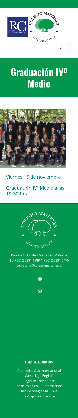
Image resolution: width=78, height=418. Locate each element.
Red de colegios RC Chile (39, 391)
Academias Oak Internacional (39, 370)
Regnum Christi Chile (39, 381)
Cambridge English (39, 375)
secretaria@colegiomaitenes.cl (39, 265)
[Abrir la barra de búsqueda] (61, 48)
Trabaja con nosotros (39, 396)
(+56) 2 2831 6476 (56, 260)
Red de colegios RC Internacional (39, 386)
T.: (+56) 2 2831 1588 (24, 260)
